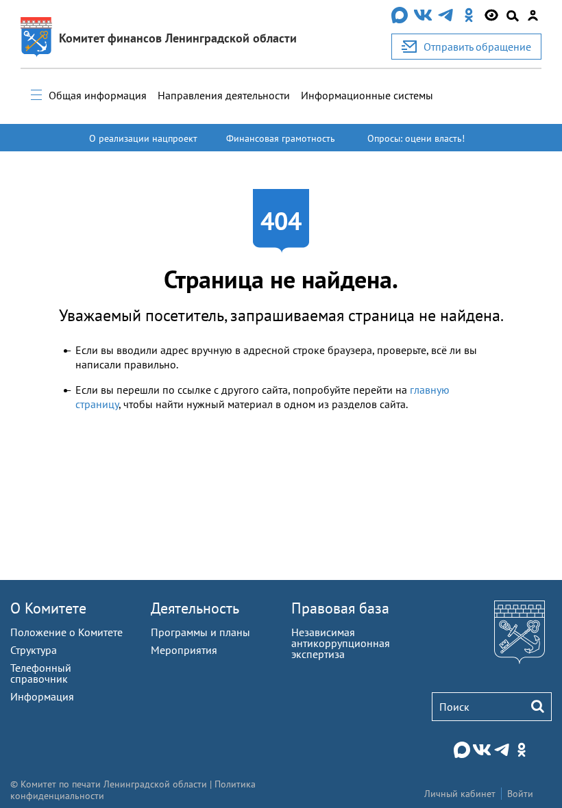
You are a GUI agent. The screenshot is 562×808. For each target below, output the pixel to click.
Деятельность (195, 608)
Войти (520, 793)
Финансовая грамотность (280, 138)
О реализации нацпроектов (143, 144)
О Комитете (48, 608)
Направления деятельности (224, 95)
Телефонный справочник (40, 673)
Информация (42, 696)
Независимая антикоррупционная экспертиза (340, 643)
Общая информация (98, 95)
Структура (33, 650)
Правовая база (340, 608)
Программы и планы (200, 632)
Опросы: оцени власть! (416, 138)
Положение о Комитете (66, 632)
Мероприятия (184, 650)
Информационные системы (367, 95)
